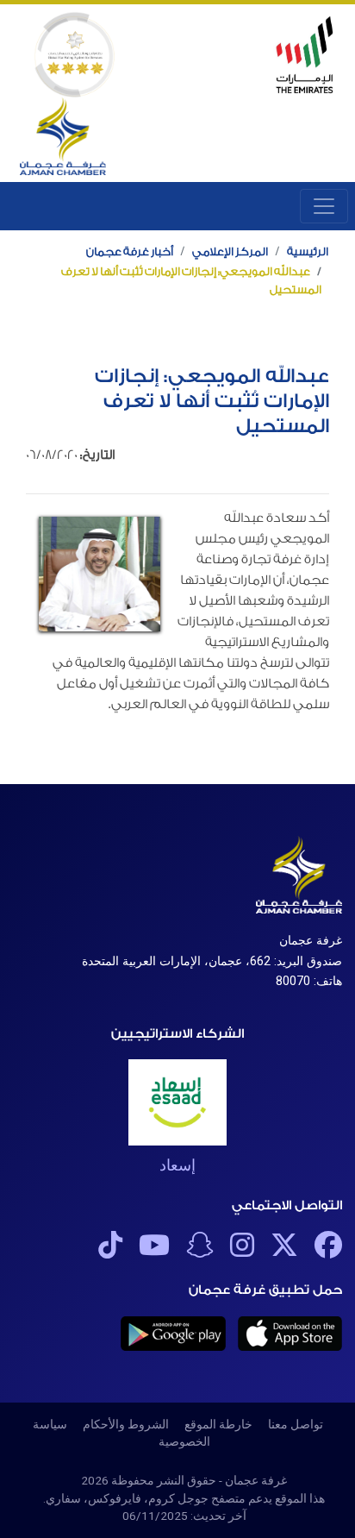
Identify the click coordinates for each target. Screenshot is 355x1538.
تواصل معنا (295, 1424)
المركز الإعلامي (230, 251)
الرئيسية (307, 251)
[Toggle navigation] (324, 206)
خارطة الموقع (218, 1424)
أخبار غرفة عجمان (129, 251)
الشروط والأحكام (126, 1424)
